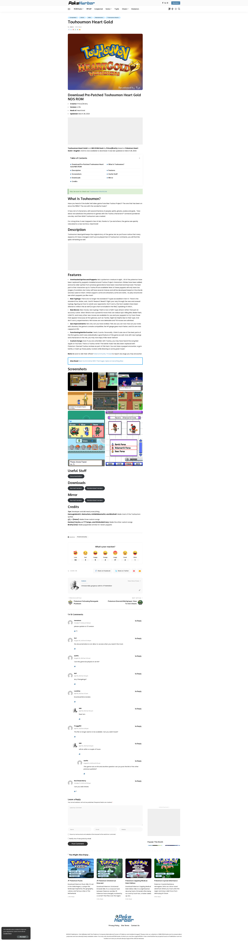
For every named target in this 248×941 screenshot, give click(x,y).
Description (76, 170)
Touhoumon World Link (98, 191)
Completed (73, 17)
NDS (89, 17)
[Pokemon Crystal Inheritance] (167, 868)
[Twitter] (165, 3)
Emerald (73, 871)
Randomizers (99, 17)
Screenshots (76, 174)
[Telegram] (77, 29)
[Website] (139, 590)
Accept (23, 937)
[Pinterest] (73, 29)
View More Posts (133, 581)
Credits (74, 181)
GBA (81, 871)
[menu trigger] (70, 9)
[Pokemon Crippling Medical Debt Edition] (138, 868)
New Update (74, 876)
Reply (139, 621)
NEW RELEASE (75, 873)
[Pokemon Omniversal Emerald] (110, 868)
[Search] (179, 9)
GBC (158, 876)
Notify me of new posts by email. (80, 839)
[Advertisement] (105, 131)
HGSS (82, 17)
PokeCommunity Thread (102, 354)
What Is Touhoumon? (116, 164)
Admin (72, 27)
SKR (80, 708)
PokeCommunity (82, 536)
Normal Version (76, 488)
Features (111, 170)
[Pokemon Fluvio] (81, 868)
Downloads (76, 178)
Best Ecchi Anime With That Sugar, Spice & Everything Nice (101, 361)
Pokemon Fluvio (76, 881)
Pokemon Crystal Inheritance (166, 881)
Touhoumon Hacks (113, 17)
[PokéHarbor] (82, 3)
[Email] (80, 29)
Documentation (76, 476)
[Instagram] (167, 3)
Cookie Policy (7, 933)
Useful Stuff (113, 174)
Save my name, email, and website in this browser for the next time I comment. (93, 834)
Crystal (170, 873)
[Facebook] (163, 3)
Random (176, 3)
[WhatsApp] (75, 29)
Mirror (110, 178)
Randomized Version (95, 488)
